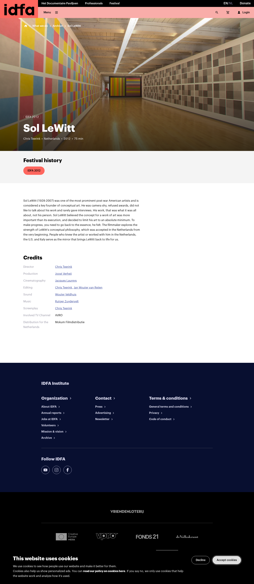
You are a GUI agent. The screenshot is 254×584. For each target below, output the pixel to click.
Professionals (94, 3)
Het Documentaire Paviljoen (59, 3)
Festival (115, 3)
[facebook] (67, 470)
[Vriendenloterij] (127, 511)
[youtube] (45, 470)
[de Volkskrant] (187, 536)
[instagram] (56, 470)
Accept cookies (227, 560)
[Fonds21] (147, 536)
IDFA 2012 (33, 170)
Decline (200, 560)
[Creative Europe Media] (67, 536)
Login (246, 12)
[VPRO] (107, 536)
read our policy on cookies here (104, 571)
